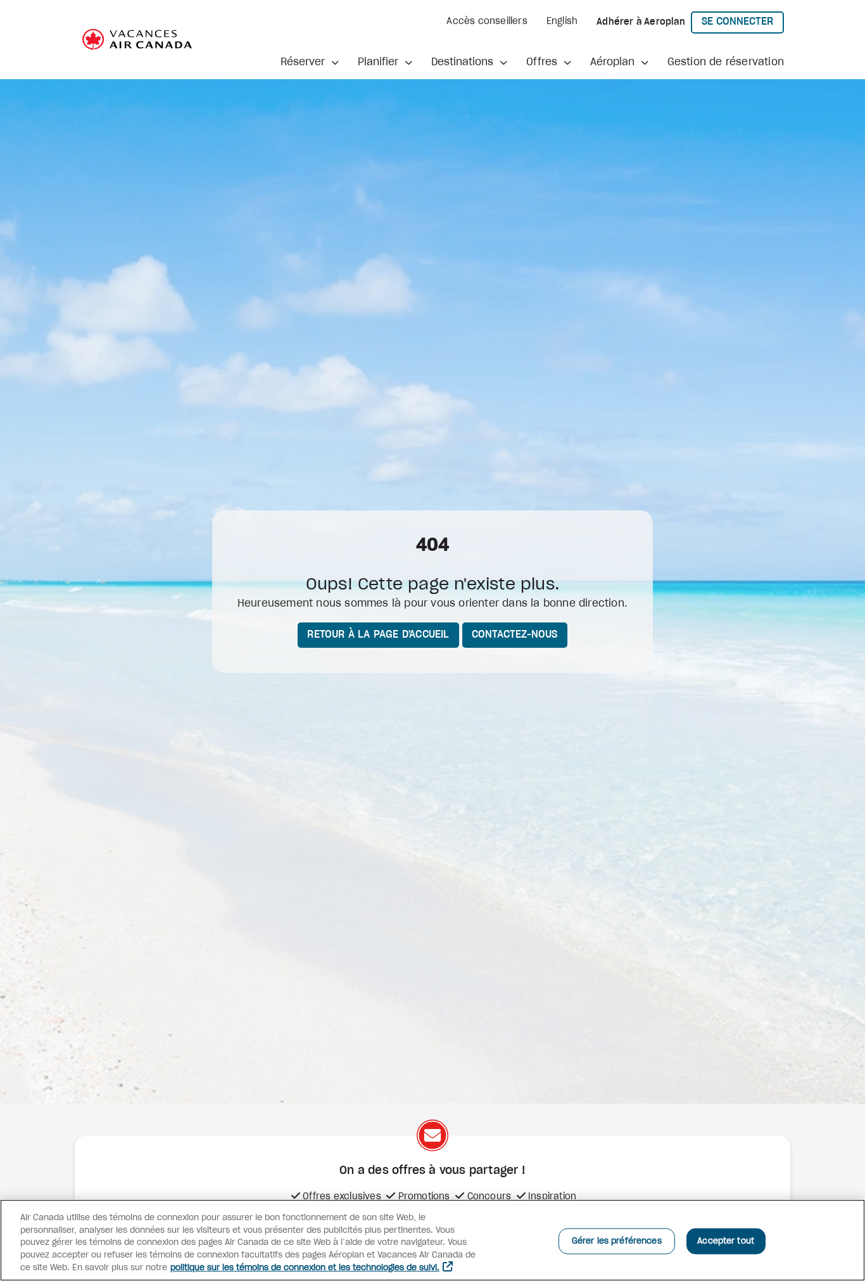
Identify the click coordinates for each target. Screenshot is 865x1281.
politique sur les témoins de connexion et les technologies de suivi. (304, 1268)
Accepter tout (725, 1241)
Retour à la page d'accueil (378, 634)
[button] (310, 62)
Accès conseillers (486, 21)
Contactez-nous (515, 634)
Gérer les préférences (617, 1241)
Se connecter (743, 21)
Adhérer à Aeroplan (641, 22)
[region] (432, 1240)
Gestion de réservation (725, 62)
